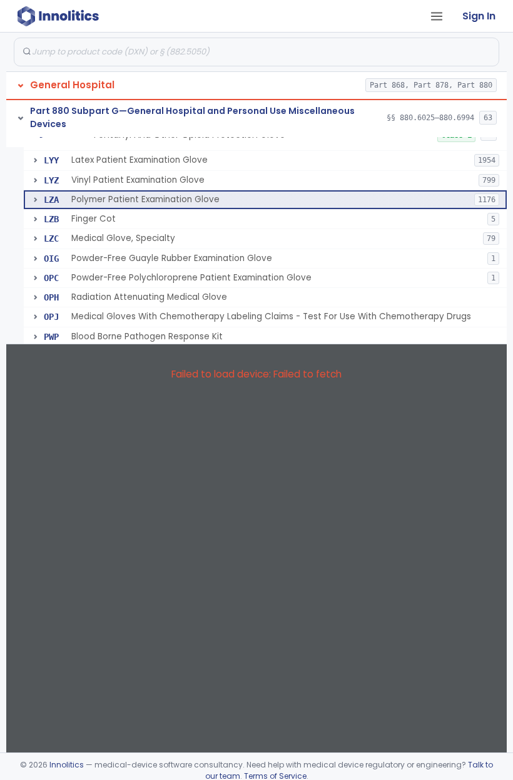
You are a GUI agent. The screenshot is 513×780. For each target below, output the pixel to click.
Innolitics (66, 764)
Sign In (478, 16)
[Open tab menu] (436, 16)
